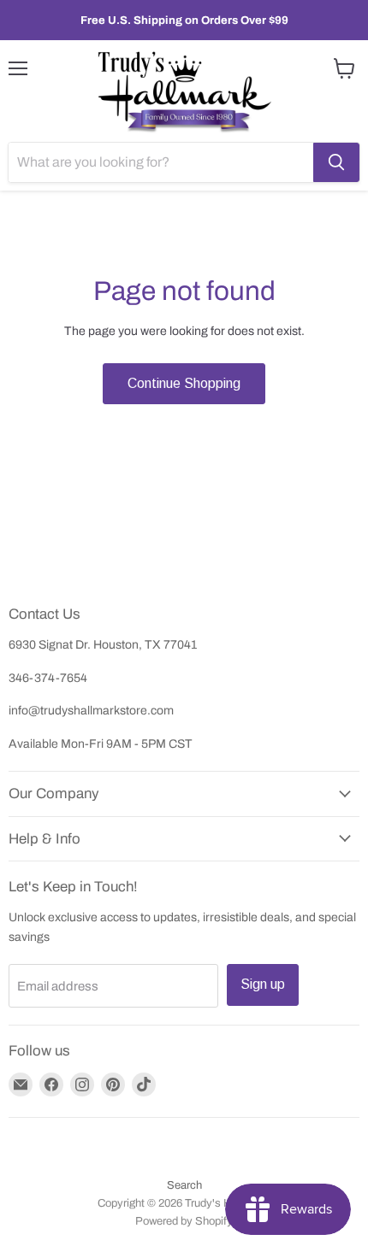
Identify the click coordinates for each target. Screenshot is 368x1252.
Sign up (262, 984)
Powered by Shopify (184, 1221)
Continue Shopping (184, 383)
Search (184, 1185)
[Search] (336, 162)
